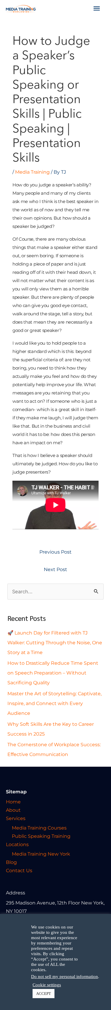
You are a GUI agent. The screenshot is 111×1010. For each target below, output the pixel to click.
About (13, 810)
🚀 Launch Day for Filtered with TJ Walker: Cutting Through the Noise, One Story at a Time (54, 642)
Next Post (55, 569)
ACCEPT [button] (43, 993)
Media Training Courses (39, 828)
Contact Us (19, 870)
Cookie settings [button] (47, 984)
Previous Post (55, 552)
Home (13, 802)
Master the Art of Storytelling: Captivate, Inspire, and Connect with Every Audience (54, 703)
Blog (11, 862)
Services (15, 818)
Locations (17, 844)
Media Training (32, 172)
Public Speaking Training (41, 836)
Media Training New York (41, 854)
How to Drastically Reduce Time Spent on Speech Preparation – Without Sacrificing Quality (52, 672)
